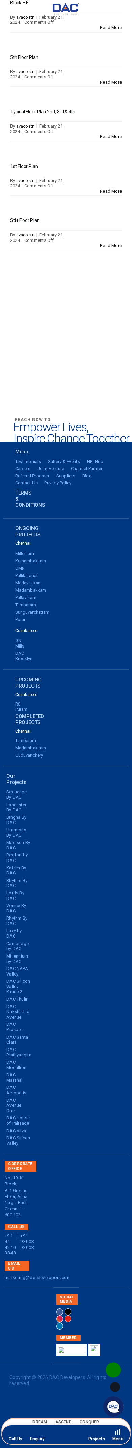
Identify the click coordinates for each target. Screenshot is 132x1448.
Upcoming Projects (28, 683)
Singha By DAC (16, 820)
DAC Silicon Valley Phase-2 (18, 986)
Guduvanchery (29, 755)
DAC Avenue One (13, 1105)
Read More (111, 27)
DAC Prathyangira (18, 1052)
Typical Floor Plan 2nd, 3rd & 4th (42, 111)
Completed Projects (29, 719)
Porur (20, 619)
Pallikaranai (26, 575)
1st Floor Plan (24, 166)
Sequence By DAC (16, 794)
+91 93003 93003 (27, 1241)
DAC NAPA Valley (17, 971)
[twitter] (68, 1311)
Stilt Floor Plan (25, 220)
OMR (20, 568)
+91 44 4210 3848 (10, 1244)
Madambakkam (30, 747)
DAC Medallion (16, 1065)
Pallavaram (25, 597)
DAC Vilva (16, 1130)
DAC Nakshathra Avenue (17, 1012)
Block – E (19, 2)
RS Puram (21, 706)
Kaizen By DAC (16, 870)
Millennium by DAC (17, 958)
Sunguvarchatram (32, 612)
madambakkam (30, 590)
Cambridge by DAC (17, 946)
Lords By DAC (15, 895)
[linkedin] (59, 1326)
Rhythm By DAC (16, 883)
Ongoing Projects (27, 531)
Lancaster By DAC (16, 807)
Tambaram (25, 604)
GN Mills (19, 643)
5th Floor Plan (24, 57)
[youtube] (68, 1318)
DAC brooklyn (23, 656)
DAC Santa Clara (17, 1040)
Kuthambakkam (30, 560)
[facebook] (59, 1311)
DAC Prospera (15, 1027)
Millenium (24, 553)
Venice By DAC (16, 908)
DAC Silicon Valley (18, 1140)
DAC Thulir (16, 999)
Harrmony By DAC (16, 832)
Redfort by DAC (17, 857)
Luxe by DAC (14, 933)
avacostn (25, 17)
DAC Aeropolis (16, 1090)
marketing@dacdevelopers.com (38, 1277)
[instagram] (59, 1318)
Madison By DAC (18, 845)
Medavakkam (28, 582)
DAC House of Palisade (18, 1120)
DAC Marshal (14, 1077)
